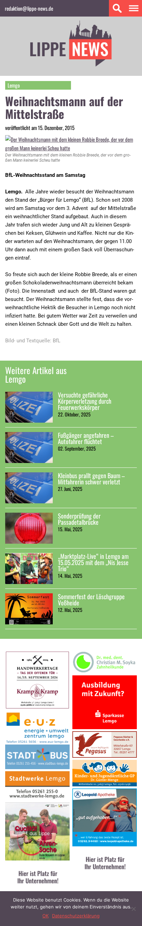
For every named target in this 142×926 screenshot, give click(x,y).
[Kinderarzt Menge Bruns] (104, 784)
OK (45, 915)
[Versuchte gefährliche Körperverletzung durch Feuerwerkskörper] (29, 407)
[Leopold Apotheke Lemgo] (104, 844)
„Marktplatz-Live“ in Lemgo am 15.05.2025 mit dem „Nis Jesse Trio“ (93, 562)
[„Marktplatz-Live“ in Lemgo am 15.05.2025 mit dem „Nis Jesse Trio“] (29, 568)
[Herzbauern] (37, 858)
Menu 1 (133, 8)
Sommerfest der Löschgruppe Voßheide (91, 599)
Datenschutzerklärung (76, 915)
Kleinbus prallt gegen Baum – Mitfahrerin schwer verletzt (91, 478)
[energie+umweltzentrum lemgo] (37, 767)
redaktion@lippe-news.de (29, 8)
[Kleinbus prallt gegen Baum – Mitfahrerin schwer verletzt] (29, 487)
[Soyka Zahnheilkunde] (104, 671)
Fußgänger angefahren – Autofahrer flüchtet (86, 438)
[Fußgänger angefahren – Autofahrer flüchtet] (29, 447)
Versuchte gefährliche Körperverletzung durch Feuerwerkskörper (84, 401)
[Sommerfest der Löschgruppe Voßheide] (29, 608)
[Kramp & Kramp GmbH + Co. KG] (37, 707)
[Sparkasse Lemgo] (104, 727)
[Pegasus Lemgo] (104, 755)
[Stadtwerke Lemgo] (37, 798)
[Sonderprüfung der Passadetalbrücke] (29, 528)
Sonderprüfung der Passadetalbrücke (79, 518)
